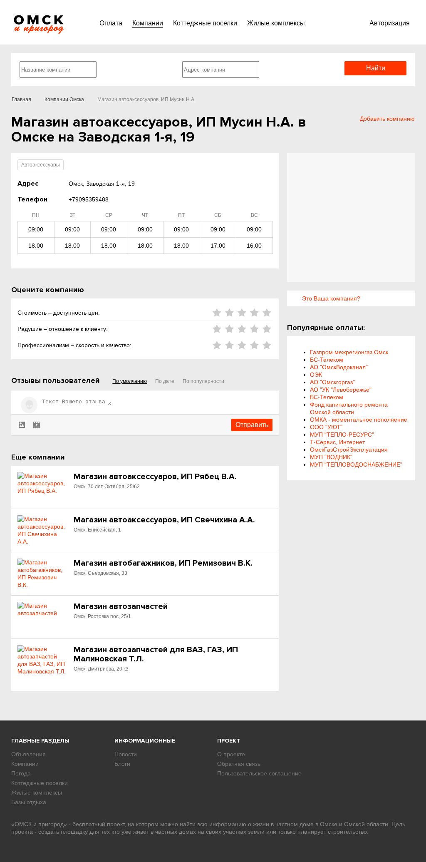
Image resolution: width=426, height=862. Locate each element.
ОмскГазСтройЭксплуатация (349, 449)
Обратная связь (238, 763)
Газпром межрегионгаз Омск (349, 352)
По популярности (203, 381)
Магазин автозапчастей (121, 606)
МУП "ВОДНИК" (331, 457)
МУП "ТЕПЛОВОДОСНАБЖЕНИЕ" (356, 464)
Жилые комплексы (276, 23)
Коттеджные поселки (205, 23)
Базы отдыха (28, 802)
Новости (125, 754)
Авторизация (389, 23)
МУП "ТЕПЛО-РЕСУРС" (342, 434)
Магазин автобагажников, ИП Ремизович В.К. (163, 563)
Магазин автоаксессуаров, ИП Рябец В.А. (155, 477)
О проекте (231, 754)
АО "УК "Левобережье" (341, 389)
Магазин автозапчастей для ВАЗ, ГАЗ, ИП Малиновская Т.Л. (156, 654)
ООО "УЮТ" (326, 427)
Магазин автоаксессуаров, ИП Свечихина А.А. (164, 520)
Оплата (110, 23)
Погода (21, 773)
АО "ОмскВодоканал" (339, 367)
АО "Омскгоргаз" (332, 382)
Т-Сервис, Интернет (337, 442)
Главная (21, 99)
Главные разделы (40, 740)
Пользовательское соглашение (259, 773)
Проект (228, 740)
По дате (164, 381)
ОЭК (316, 374)
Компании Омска (64, 99)
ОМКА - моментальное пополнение (358, 419)
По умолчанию (129, 381)
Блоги (122, 763)
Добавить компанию (387, 118)
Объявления (28, 754)
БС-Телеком (326, 359)
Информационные (144, 740)
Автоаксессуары (40, 165)
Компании (147, 23)
